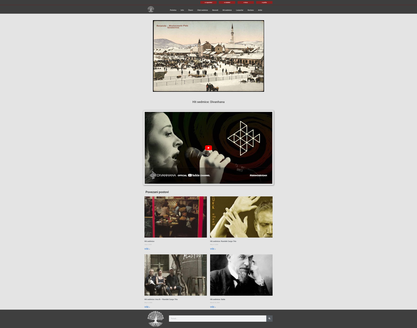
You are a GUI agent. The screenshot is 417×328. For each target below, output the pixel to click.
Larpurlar (239, 10)
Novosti (215, 10)
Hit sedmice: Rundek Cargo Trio (223, 241)
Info (182, 10)
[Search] (269, 318)
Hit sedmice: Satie (217, 299)
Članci (190, 10)
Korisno (251, 10)
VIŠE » (147, 249)
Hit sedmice (227, 10)
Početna (173, 10)
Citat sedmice (202, 10)
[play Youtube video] (208, 148)
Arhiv (260, 10)
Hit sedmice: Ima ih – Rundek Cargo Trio (161, 299)
